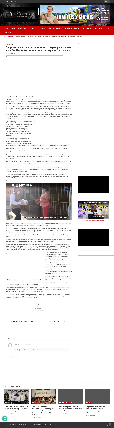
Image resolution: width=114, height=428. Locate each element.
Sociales (77, 28)
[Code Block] (31, 350)
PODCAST (8, 32)
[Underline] (20, 350)
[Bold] (15, 350)
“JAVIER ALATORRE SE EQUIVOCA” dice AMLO (20, 322)
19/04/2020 (9, 53)
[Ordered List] (24, 350)
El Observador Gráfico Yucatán (21, 425)
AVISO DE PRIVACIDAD (40, 425)
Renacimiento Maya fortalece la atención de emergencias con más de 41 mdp (16, 409)
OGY (14, 53)
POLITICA (42, 28)
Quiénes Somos (54, 425)
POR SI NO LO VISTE (12, 387)
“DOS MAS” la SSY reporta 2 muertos (59, 322)
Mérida (13, 28)
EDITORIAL (68, 28)
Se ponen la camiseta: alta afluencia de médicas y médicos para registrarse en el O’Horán (97, 410)
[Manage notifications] (110, 424)
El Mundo (59, 28)
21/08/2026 (89, 415)
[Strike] (22, 350)
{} (36, 349)
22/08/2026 (8, 413)
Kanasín (61, 402)
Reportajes (87, 28)
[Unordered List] (27, 350)
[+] (38, 349)
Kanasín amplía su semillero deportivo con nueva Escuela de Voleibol (70, 409)
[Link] (34, 350)
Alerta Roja (98, 28)
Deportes (33, 28)
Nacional (50, 28)
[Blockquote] (29, 350)
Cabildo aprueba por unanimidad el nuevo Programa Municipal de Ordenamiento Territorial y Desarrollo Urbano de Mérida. (43, 411)
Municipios (22, 28)
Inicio (7, 28)
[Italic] (17, 350)
